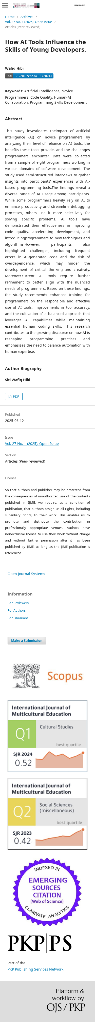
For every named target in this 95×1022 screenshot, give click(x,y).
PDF (15, 396)
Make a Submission (27, 640)
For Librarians (18, 618)
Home (9, 16)
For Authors (17, 610)
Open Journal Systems (26, 573)
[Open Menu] (5, 5)
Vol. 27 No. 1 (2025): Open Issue (28, 21)
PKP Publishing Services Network (35, 969)
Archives (27, 16)
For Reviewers (18, 603)
